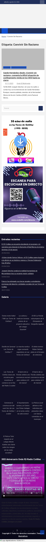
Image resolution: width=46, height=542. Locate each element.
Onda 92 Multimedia (23, 83)
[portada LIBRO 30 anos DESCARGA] (20, 118)
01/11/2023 (9, 83)
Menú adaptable (42, 2)
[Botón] (16, 7)
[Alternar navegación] (10, 30)
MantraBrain (23, 536)
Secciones (7, 67)
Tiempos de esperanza (19, 67)
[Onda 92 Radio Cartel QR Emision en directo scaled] (23, 168)
